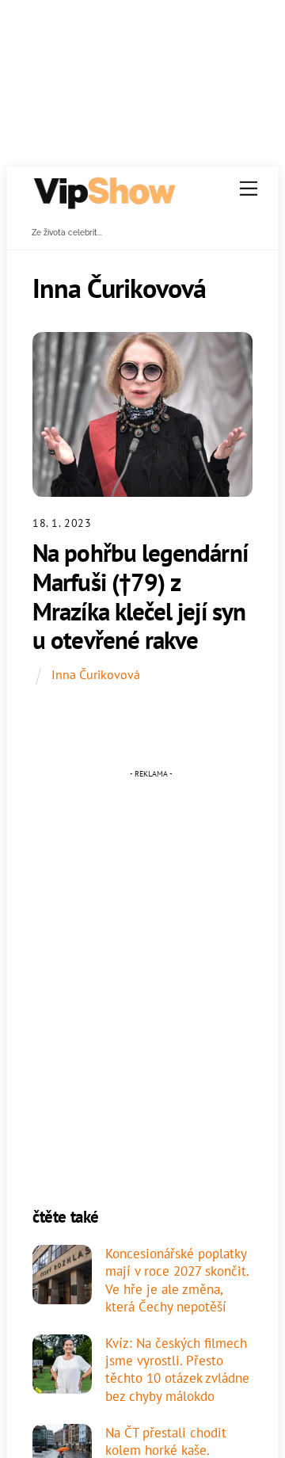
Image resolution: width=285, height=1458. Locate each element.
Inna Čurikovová (95, 674)
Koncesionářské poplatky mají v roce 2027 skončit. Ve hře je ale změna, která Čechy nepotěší (177, 1280)
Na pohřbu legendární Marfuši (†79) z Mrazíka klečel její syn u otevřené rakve (140, 596)
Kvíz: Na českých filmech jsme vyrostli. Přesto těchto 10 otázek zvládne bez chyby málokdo (177, 1369)
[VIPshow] (104, 203)
